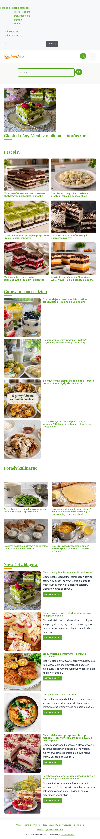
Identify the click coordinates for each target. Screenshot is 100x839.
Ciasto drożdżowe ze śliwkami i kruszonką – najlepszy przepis (68, 614)
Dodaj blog (79, 825)
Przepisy (12, 152)
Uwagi (17, 23)
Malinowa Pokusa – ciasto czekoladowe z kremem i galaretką (24, 278)
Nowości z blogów (21, 564)
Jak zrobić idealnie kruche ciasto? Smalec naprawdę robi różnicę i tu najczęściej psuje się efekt (71, 512)
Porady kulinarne (20, 468)
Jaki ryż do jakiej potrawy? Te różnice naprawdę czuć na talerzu (26, 547)
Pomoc (18, 19)
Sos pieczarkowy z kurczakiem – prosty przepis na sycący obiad (69, 194)
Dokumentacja (22, 15)
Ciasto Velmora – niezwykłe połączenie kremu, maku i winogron (26, 236)
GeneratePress (67, 834)
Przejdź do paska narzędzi (14, 7)
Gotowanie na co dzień (25, 291)
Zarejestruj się (14, 35)
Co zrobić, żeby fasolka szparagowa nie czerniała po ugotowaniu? (25, 510)
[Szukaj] (78, 72)
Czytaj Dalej (52, 594)
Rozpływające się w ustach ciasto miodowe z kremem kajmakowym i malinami (69, 777)
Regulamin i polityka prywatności (56, 825)
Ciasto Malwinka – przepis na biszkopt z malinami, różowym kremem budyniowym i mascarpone (67, 738)
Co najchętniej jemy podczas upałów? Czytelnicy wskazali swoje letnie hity (64, 341)
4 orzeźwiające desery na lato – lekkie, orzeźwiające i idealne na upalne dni (65, 300)
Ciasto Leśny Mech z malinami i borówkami (46, 135)
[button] (83, 57)
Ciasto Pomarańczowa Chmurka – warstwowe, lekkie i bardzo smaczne (72, 278)
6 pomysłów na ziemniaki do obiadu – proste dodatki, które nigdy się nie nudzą (68, 382)
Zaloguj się (13, 31)
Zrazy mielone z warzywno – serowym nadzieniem (65, 655)
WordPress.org (22, 11)
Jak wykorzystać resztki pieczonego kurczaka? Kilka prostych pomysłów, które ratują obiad (67, 424)
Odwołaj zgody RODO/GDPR (50, 829)
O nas (18, 825)
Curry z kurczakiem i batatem (60, 694)
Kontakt (27, 825)
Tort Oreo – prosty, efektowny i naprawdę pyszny (69, 236)
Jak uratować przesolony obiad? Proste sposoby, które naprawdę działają (70, 548)
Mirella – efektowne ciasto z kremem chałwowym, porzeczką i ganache (25, 194)
